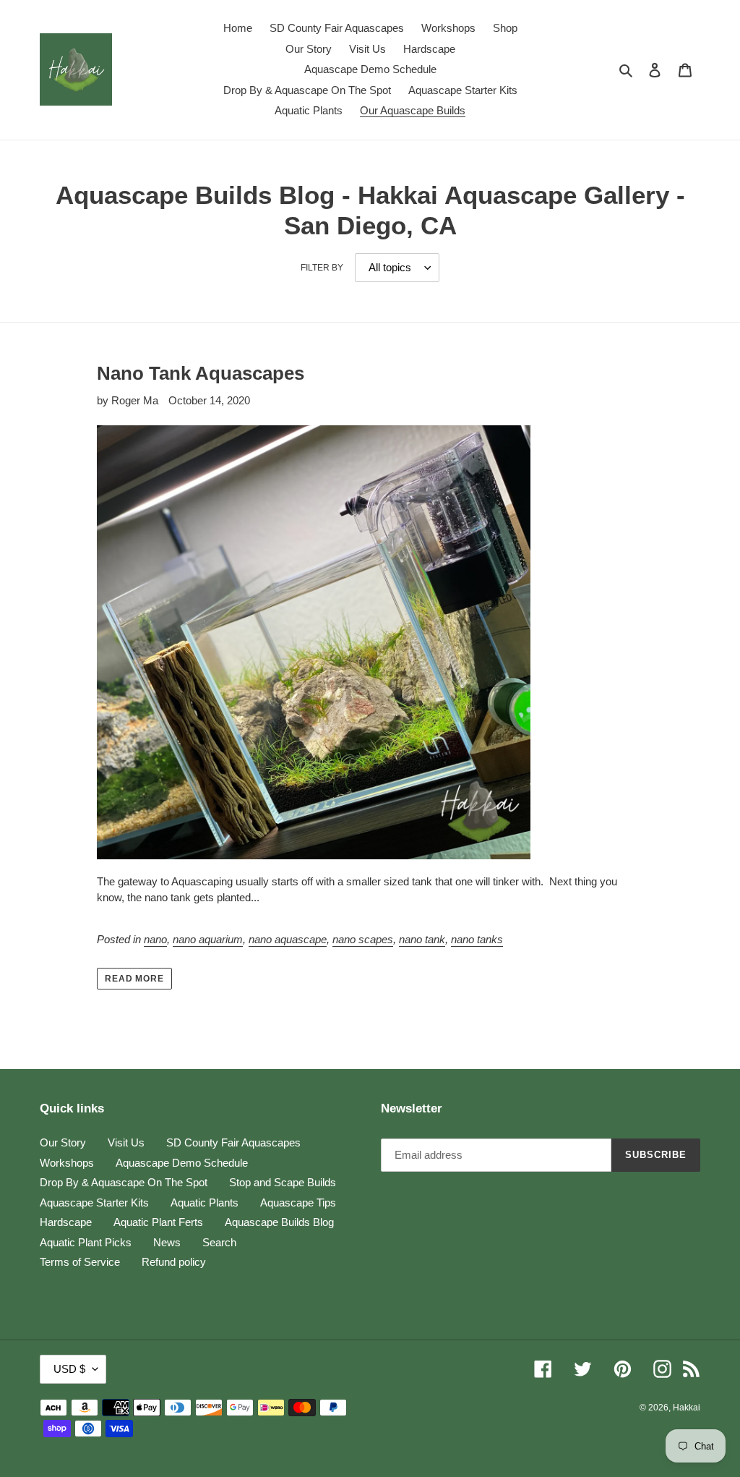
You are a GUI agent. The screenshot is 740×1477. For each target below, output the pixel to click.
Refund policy (174, 1262)
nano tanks (477, 939)
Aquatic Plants (204, 1202)
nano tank (422, 939)
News (167, 1242)
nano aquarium (208, 939)
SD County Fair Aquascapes (233, 1142)
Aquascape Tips (298, 1202)
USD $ (69, 1369)
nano (155, 939)
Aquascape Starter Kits (94, 1202)
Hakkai (686, 1407)
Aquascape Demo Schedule (182, 1163)
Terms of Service (80, 1262)
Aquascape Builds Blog (279, 1222)
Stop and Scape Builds (282, 1182)
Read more (135, 979)
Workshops (67, 1163)
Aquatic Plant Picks (86, 1242)
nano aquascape (288, 939)
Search (219, 1242)
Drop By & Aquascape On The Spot (123, 1182)
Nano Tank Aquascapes (200, 373)
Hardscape (66, 1222)
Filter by (322, 268)
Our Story (63, 1142)
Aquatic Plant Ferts (158, 1222)
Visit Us (126, 1142)
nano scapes (362, 939)
